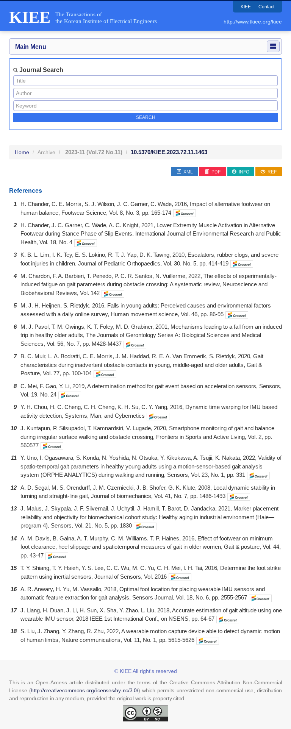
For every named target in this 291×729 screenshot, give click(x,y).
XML (187, 172)
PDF (215, 172)
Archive (46, 152)
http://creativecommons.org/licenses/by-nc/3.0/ (84, 690)
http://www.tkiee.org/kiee (253, 22)
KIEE (246, 6)
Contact (266, 6)
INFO (243, 172)
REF (271, 172)
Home (22, 152)
